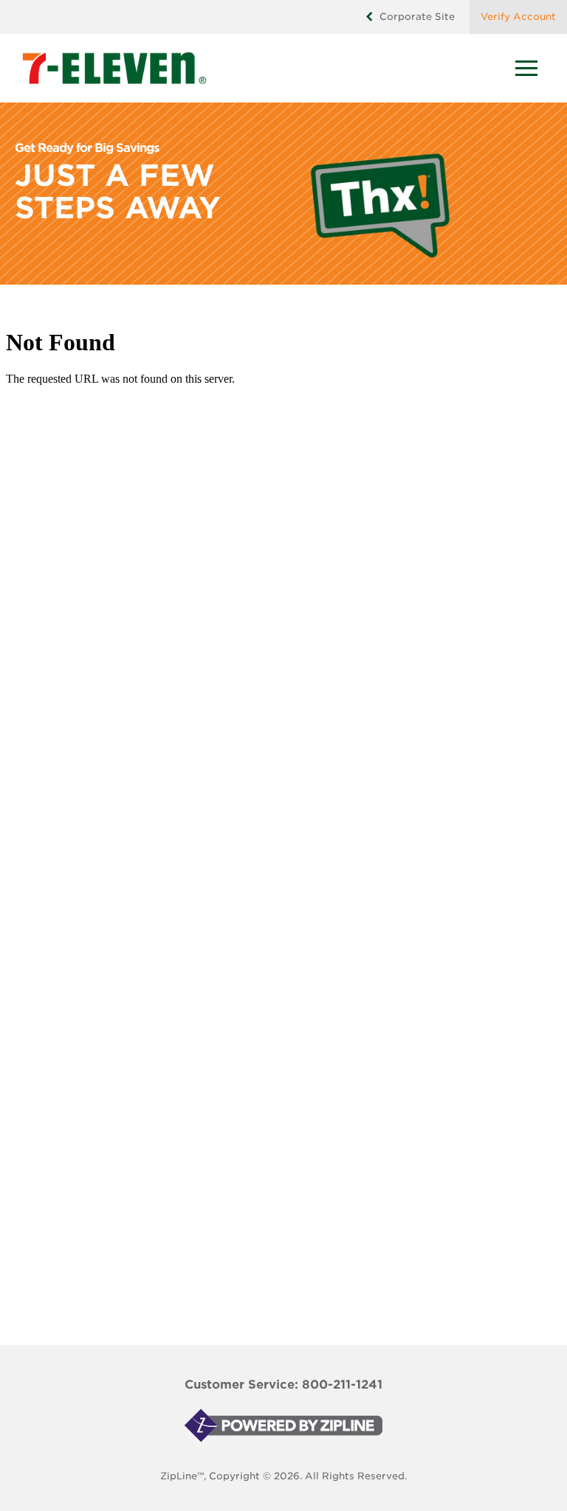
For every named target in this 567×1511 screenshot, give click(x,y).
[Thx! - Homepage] (265, 68)
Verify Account (518, 16)
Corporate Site (417, 16)
